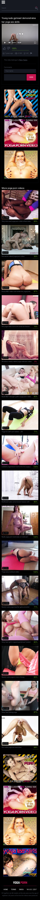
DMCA (21, 889)
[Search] (36, 8)
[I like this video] (4, 48)
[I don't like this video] (8, 48)
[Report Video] (31, 53)
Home (6, 889)
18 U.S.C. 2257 (32, 889)
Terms (13, 889)
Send (31, 77)
